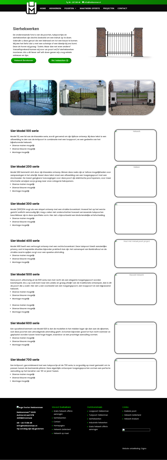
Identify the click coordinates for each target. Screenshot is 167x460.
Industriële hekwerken (98, 422)
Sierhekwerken (60, 418)
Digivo (143, 448)
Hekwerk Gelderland (62, 429)
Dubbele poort (130, 411)
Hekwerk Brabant (131, 418)
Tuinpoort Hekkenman (98, 415)
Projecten (108, 8)
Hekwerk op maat (61, 433)
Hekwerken (55, 8)
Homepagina (59, 425)
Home (43, 8)
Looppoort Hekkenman (99, 411)
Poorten (69, 8)
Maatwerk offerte (90, 8)
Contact (122, 8)
